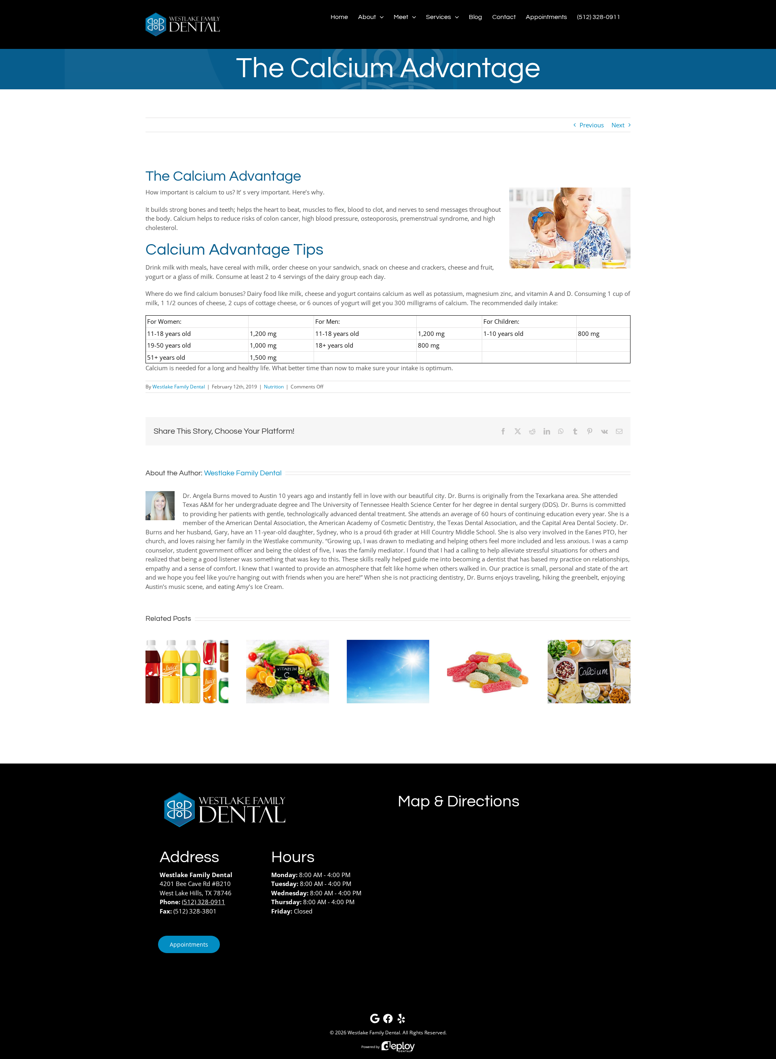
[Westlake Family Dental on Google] (375, 1020)
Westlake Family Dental (178, 386)
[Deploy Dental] (398, 1046)
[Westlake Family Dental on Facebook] (388, 1020)
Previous (592, 125)
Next (618, 125)
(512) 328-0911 (203, 902)
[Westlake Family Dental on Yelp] (401, 1020)
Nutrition (274, 386)
